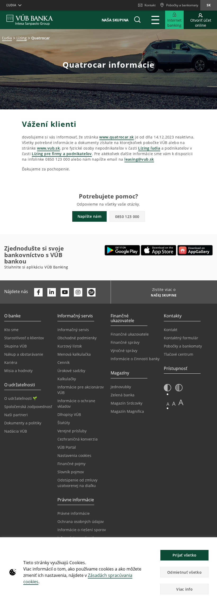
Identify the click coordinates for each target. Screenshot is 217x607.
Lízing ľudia (149, 148)
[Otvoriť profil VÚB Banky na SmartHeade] (91, 292)
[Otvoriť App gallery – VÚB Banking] (195, 250)
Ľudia (7, 37)
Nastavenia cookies (74, 455)
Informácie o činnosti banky (135, 358)
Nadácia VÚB (15, 431)
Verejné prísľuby (72, 430)
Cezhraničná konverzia (77, 439)
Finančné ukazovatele (130, 334)
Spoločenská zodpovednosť (28, 406)
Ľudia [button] (11, 5)
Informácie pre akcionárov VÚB (80, 389)
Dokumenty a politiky (22, 422)
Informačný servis (73, 329)
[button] (137, 20)
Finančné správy (125, 342)
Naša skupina (115, 19)
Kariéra (10, 362)
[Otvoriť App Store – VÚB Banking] (159, 250)
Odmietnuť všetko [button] (184, 572)
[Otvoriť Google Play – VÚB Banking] (122, 250)
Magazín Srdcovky (126, 403)
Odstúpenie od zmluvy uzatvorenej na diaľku (77, 483)
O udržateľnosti (18, 398)
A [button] (167, 404)
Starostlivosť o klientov (24, 337)
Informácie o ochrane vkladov (76, 403)
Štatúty (63, 422)
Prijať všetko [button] (185, 555)
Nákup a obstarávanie (23, 354)
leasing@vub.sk (139, 159)
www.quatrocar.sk (116, 137)
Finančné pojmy (71, 463)
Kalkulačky (66, 378)
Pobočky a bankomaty (183, 346)
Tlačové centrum (178, 354)
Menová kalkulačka (74, 354)
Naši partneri (16, 414)
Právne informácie (73, 513)
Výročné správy (124, 350)
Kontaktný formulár (181, 337)
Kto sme (11, 329)
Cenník (63, 362)
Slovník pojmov (70, 471)
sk (209, 5)
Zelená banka (122, 394)
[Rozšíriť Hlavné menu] (155, 20)
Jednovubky (121, 386)
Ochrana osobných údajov (80, 521)
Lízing (21, 37)
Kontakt (150, 5)
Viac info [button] (184, 589)
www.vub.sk (48, 148)
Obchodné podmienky (77, 337)
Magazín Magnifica (127, 411)
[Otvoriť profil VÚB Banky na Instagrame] (78, 292)
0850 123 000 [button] (127, 216)
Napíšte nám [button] (89, 216)
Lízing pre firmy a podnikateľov (62, 153)
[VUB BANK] (29, 20)
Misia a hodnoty (18, 370)
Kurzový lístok (69, 346)
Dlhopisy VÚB (69, 414)
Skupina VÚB (15, 346)
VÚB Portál (66, 447)
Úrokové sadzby (71, 370)
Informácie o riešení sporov (81, 529)
